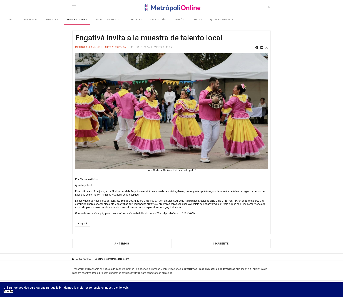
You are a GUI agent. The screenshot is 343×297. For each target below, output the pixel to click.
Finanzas (52, 19)
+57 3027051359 (82, 259)
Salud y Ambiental (108, 19)
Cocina (197, 19)
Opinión (179, 19)
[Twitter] (266, 48)
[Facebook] (256, 48)
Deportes (135, 19)
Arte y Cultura (77, 19)
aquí (100, 213)
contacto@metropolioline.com (113, 259)
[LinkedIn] (261, 48)
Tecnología (158, 19)
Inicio (11, 19)
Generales (31, 19)
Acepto (8, 291)
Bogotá (82, 223)
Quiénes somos (220, 19)
